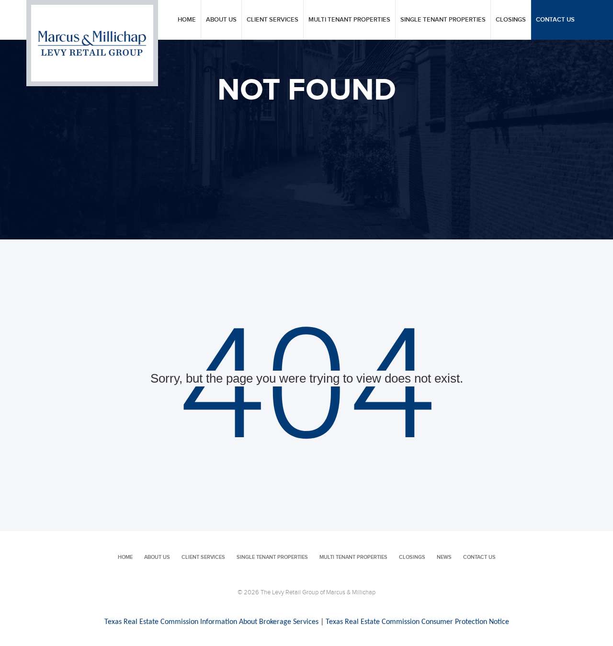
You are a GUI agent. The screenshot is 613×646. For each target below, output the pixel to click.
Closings (511, 19)
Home (187, 19)
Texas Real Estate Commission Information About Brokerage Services (211, 622)
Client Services (272, 19)
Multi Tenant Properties (349, 19)
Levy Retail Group (92, 43)
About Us (221, 19)
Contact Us (555, 19)
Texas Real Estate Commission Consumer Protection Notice (417, 622)
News (444, 557)
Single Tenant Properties (443, 19)
